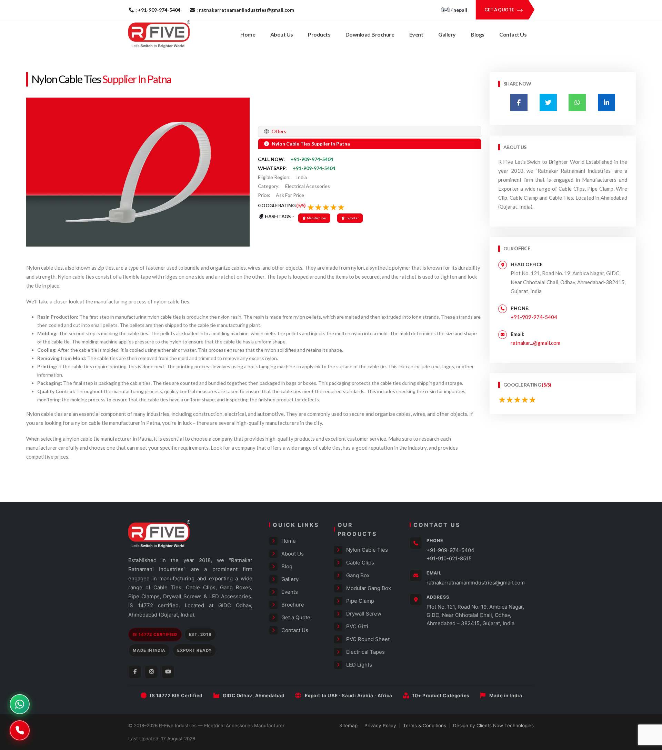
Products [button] (319, 34)
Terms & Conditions (424, 725)
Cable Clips (360, 562)
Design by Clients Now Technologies (493, 725)
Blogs (477, 34)
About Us (281, 34)
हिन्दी (445, 10)
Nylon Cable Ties (66, 79)
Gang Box (358, 575)
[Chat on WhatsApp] (20, 704)
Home (247, 34)
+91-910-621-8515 (449, 558)
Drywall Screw (363, 613)
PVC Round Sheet (368, 639)
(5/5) (301, 205)
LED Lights (359, 664)
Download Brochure (369, 34)
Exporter (352, 218)
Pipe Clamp (360, 601)
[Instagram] (151, 671)
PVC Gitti (357, 626)
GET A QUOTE (499, 9)
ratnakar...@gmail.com (535, 343)
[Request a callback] (20, 730)
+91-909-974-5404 (312, 159)
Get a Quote (295, 617)
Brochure (292, 604)
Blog (286, 566)
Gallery (447, 34)
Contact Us (512, 34)
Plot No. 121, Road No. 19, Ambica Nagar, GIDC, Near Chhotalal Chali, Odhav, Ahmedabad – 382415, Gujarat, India (475, 615)
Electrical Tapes (365, 652)
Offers (278, 131)
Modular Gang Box (368, 588)
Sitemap (348, 725)
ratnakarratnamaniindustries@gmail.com (476, 582)
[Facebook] (134, 671)
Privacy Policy (380, 725)
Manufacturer (316, 218)
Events (289, 592)
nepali (460, 10)
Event (416, 34)
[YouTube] (167, 671)
